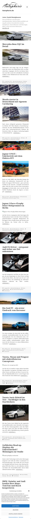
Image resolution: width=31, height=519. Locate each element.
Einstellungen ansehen (15, 514)
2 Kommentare (7, 290)
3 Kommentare (10, 383)
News (26, 81)
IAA (13, 382)
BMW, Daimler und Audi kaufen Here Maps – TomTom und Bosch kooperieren (13, 484)
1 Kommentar (6, 351)
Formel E (14, 230)
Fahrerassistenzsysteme (18, 289)
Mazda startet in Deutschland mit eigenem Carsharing (14, 101)
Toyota (3, 383)
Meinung (4, 475)
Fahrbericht (11, 198)
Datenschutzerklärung (13, 517)
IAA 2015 (17, 382)
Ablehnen (15, 510)
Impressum (21, 517)
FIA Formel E (9, 230)
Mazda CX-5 (8, 139)
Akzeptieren (15, 506)
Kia (13, 350)
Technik (7, 289)
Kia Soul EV (16, 350)
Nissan (20, 382)
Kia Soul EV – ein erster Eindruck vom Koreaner (13, 309)
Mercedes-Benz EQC (20, 82)
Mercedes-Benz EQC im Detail (13, 45)
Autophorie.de (8, 10)
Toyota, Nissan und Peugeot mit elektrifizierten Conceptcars (15, 359)
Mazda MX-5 (13, 139)
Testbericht (21, 350)
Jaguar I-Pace (16, 198)
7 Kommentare (7, 439)
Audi (12, 289)
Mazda (3, 139)
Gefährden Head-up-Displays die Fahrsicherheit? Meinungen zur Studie (12, 448)
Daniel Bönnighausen (18, 81)
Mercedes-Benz (12, 82)
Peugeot (23, 382)
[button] (29, 491)
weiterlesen (6, 76)
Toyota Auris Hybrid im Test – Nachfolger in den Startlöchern (13, 399)
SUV (25, 82)
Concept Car (10, 382)
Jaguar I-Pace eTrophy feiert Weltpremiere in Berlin (13, 205)
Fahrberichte (24, 196)
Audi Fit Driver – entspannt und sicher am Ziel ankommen (15, 249)
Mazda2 (18, 139)
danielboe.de (5, 28)
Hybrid (16, 438)
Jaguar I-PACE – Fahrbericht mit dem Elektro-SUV (12, 155)
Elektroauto (6, 82)
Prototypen (5, 188)
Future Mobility (24, 474)
